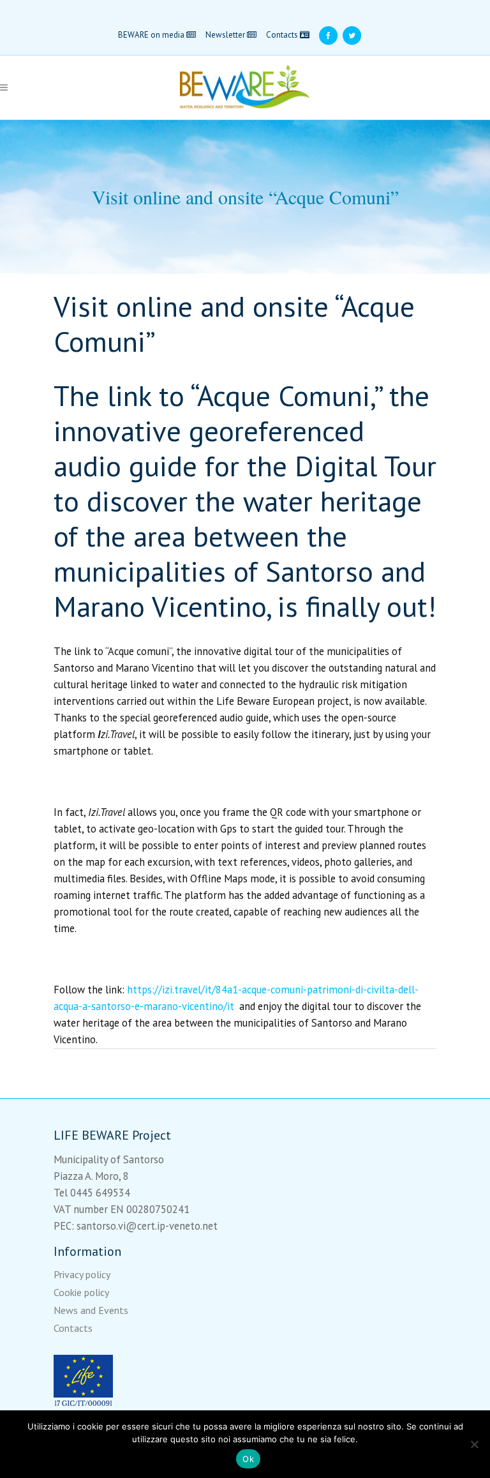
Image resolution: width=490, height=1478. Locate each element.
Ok (248, 1459)
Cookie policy (81, 1292)
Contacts (283, 34)
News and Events (91, 1310)
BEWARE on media (152, 34)
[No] (474, 1444)
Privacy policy (82, 1274)
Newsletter (226, 34)
